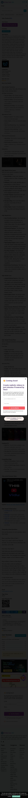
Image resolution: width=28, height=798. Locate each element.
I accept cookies (16, 796)
